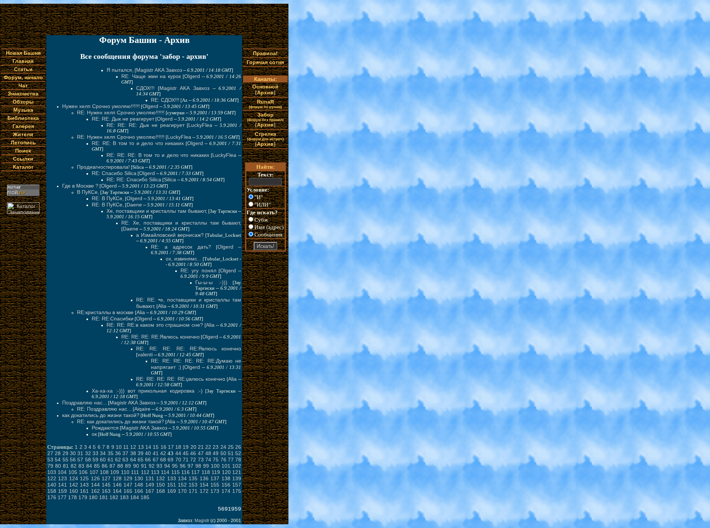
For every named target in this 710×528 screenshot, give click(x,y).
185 (145, 497)
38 (133, 453)
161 (84, 491)
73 (201, 460)
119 (216, 472)
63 (125, 460)
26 (238, 447)
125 (84, 478)
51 (231, 453)
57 (80, 460)
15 (156, 447)
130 (138, 478)
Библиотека (23, 118)
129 (128, 478)
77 (231, 460)
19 (186, 447)
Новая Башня (23, 53)
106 (83, 472)
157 (236, 485)
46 (193, 453)
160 (73, 491)
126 (95, 478)
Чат (23, 85)
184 (134, 497)
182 (113, 497)
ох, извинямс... (184, 259)
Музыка (23, 110)
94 (167, 466)
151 (171, 485)
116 (185, 472)
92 (152, 466)
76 (223, 460)
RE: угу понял (198, 270)
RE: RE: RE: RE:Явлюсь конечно (160, 337)
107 (93, 472)
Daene (134, 205)
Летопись (23, 142)
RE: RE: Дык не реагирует (123, 119)
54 (58, 460)
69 (170, 460)
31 (80, 453)
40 (148, 453)
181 (103, 497)
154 (204, 485)
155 (214, 485)
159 (62, 491)
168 (160, 491)
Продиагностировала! (103, 167)
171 (193, 491)
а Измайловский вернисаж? (170, 235)
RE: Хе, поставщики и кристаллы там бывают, (181, 223)
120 (226, 472)
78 (238, 460)
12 (133, 447)
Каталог (23, 167)
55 (65, 460)
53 (50, 460)
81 (66, 466)
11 (126, 447)
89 (128, 466)
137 (214, 478)
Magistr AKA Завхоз (159, 70)
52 (238, 453)
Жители (23, 134)
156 (226, 485)
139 (236, 478)
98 (198, 466)
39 (140, 453)
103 (51, 472)
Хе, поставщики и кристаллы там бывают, (156, 211)
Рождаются (105, 428)
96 (183, 466)
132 (160, 478)
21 (201, 447)
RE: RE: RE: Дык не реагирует (145, 125)
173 (214, 491)
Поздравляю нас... (84, 403)
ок (94, 434)
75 (216, 460)
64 (133, 460)
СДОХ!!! (145, 88)
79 (50, 466)
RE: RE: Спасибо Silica (133, 179)
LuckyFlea (200, 125)
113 (155, 472)
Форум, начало (23, 77)
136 (204, 478)
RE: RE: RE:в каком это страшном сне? (154, 325)
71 (186, 460)
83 (81, 466)
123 (62, 478)
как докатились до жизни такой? (100, 415)
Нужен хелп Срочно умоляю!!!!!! (101, 106)
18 (178, 447)
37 (125, 453)
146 (117, 485)
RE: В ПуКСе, (108, 198)
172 (204, 491)
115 (175, 472)
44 (178, 453)
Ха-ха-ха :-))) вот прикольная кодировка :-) (147, 391)
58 (88, 460)
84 (89, 466)
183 (124, 497)
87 (112, 466)
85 (97, 466)
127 (106, 478)
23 (216, 447)
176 (51, 497)
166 (138, 491)
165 (128, 491)
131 (149, 478)
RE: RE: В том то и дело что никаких (138, 143)
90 (136, 466)
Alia (162, 306)
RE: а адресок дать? (181, 247)
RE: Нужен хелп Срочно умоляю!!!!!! (121, 112)
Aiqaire (142, 409)
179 (82, 497)
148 (138, 485)
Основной (265, 87)
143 (84, 485)
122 (51, 478)
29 (65, 453)
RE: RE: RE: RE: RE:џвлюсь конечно (180, 379)
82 (74, 466)
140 (51, 485)
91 (144, 466)
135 (193, 478)
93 (159, 466)
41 (156, 453)
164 (117, 491)
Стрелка (265, 136)
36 (118, 453)
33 (95, 453)
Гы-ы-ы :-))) (211, 282)
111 (135, 472)
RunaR (265, 104)
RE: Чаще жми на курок (151, 76)
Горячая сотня (265, 62)
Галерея (23, 126)
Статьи (23, 69)
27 (50, 453)
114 (165, 472)
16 (163, 447)
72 (193, 460)
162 (95, 491)
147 (128, 485)
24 (223, 447)
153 (193, 485)
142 (73, 485)
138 (226, 478)
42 (163, 453)
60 (103, 460)
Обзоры (23, 102)
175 (236, 491)
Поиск (23, 151)
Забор (265, 117)
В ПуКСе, (88, 192)
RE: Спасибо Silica (114, 173)
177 (62, 497)
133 (171, 478)
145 (106, 485)
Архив (265, 92)
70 (178, 460)
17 (171, 447)
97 (190, 466)
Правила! (265, 53)
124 (73, 478)
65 (140, 460)
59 (95, 460)
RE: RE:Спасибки (112, 319)
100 (215, 466)
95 (175, 466)
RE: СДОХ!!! (165, 100)
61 (111, 460)
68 (163, 460)
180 (93, 497)
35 (111, 453)
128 (117, 478)
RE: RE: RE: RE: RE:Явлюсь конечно (188, 349)
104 (62, 472)
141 (62, 485)
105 (72, 472)
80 (58, 466)
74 (208, 460)
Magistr (202, 520)
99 (206, 466)
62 (118, 460)
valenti (145, 354)
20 (193, 447)
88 (120, 466)
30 (73, 453)
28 (58, 453)
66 (148, 460)
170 (182, 491)
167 (149, 491)
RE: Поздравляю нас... (104, 409)
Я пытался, (119, 70)
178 (72, 497)
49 (216, 453)
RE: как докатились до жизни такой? (120, 421)
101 (226, 466)
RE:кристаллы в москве (106, 312)
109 (114, 472)
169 (171, 491)
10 (119, 447)
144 (95, 485)
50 (223, 453)
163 (106, 491)
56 (73, 460)
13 (141, 447)
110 (125, 472)
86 (105, 466)
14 (148, 447)
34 (103, 453)
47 (201, 453)
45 (186, 453)
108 (104, 472)
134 (182, 478)
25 (231, 447)
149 (149, 485)
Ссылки (23, 159)
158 (51, 491)
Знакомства (23, 94)
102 (236, 466)
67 (156, 460)
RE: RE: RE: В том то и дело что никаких (157, 155)
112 (145, 472)
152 (182, 485)
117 (195, 472)
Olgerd (192, 76)
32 (88, 453)
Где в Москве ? (80, 186)
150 (160, 485)
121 (236, 472)
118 (206, 472)
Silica (170, 179)
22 (208, 447)
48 (208, 453)
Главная (23, 61)
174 (226, 491)
